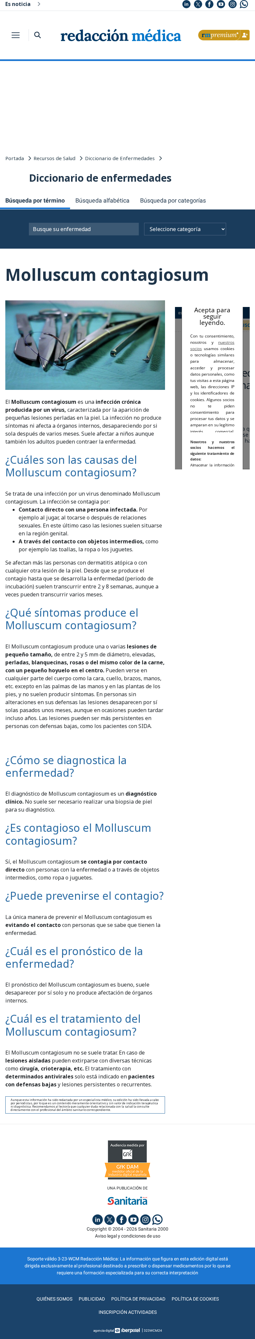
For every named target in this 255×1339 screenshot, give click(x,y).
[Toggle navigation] (15, 35)
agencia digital (103, 1330)
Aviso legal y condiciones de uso (127, 1236)
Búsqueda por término (35, 200)
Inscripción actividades (128, 1312)
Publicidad (92, 1299)
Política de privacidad (138, 1299)
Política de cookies (195, 1299)
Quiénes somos (54, 1299)
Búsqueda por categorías (173, 200)
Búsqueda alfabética (102, 200)
